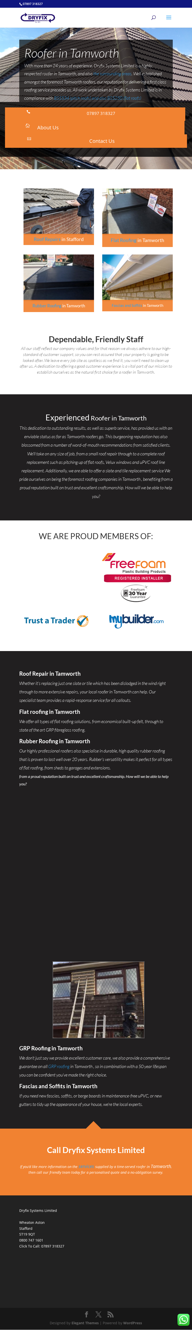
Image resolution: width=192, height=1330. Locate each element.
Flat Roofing (123, 240)
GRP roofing (59, 1066)
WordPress (132, 1323)
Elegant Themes (85, 1323)
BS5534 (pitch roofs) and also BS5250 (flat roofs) (97, 98)
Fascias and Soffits (127, 305)
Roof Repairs (47, 239)
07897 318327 (52, 1246)
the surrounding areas (112, 73)
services (86, 1166)
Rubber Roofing (47, 305)
